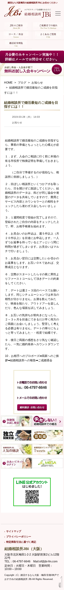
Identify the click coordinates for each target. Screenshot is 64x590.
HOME (8, 82)
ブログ (22, 82)
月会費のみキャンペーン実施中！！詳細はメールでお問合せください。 (32, 57)
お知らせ (37, 82)
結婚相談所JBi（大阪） (24, 549)
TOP (59, 585)
